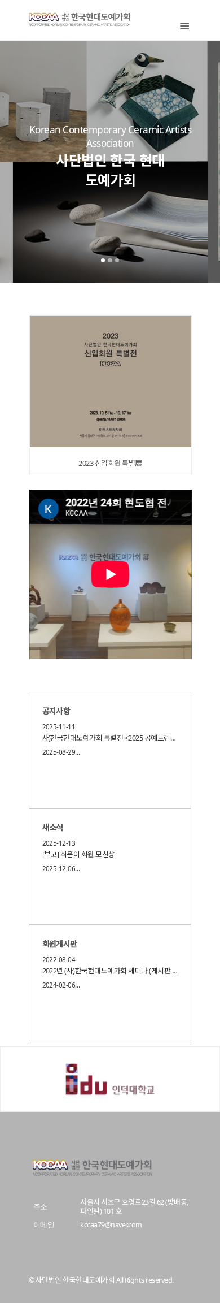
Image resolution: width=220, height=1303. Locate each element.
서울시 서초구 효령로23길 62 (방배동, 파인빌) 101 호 (134, 1206)
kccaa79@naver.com (111, 1225)
